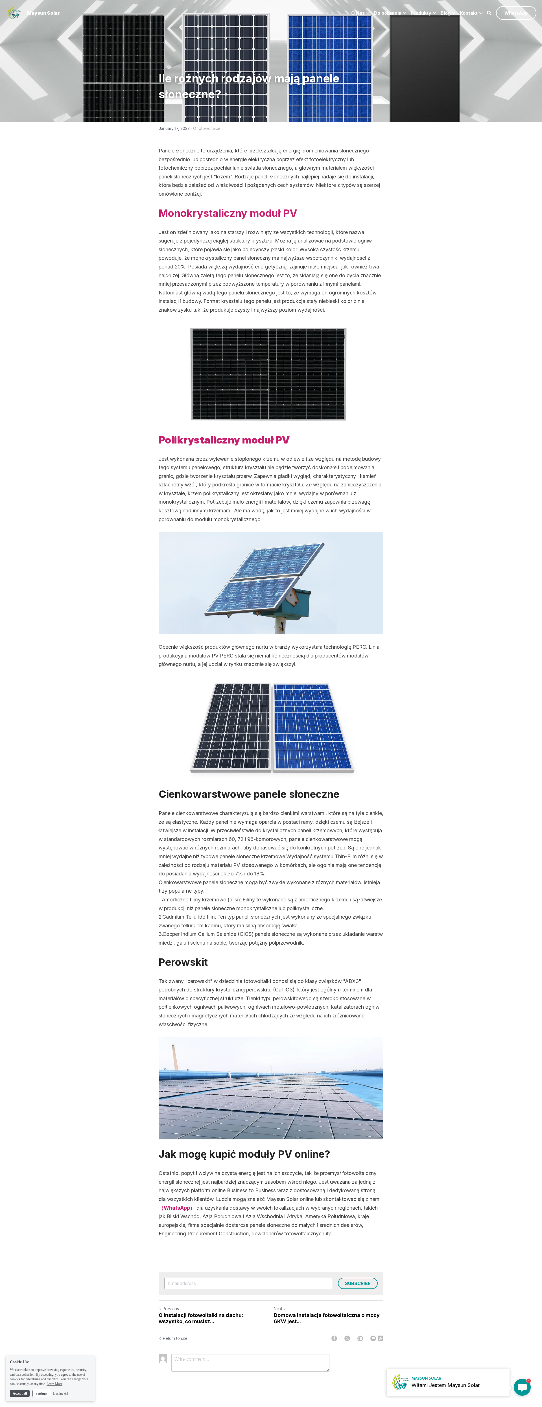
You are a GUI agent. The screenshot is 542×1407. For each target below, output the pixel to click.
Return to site (175, 1338)
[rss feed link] (380, 1338)
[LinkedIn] (360, 1338)
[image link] (14, 12)
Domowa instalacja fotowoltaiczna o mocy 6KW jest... (327, 1318)
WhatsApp (516, 13)
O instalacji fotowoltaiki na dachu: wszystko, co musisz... (201, 1318)
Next (278, 1308)
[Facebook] (334, 1338)
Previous (171, 1308)
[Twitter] (347, 1338)
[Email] (373, 1338)
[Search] (489, 13)
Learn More (54, 1384)
